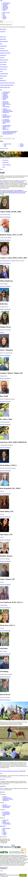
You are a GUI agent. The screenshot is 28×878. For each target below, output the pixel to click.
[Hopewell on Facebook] (1, 868)
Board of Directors (7, 104)
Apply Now (2, 779)
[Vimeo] (2, 33)
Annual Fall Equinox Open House (10, 131)
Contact (4, 18)
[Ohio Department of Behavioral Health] (5, 848)
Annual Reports (6, 106)
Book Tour (2, 792)
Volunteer (5, 17)
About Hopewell (6, 2)
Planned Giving (6, 126)
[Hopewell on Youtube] (3, 868)
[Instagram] (1, 33)
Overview (5, 108)
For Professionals (6, 120)
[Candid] (23, 853)
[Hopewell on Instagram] (6, 868)
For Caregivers (6, 119)
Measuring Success (7, 115)
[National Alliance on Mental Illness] (17, 848)
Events (4, 10)
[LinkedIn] (4, 33)
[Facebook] (0, 33)
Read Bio (2, 217)
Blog (4, 13)
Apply (4, 123)
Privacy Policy (3, 873)
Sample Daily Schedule (8, 111)
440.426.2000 (3, 29)
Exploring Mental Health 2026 (9, 132)
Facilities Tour (6, 112)
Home (1, 169)
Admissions (5, 6)
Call (1, 150)
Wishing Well (5, 129)
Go (13, 138)
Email (3, 150)
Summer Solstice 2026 (7, 133)
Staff (4, 105)
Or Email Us (2, 31)
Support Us (5, 9)
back (1, 89)
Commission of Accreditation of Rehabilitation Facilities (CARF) (11, 191)
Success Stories (6, 117)
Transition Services (7, 110)
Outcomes (5, 5)
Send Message (7, 217)
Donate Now (3, 786)
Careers (4, 16)
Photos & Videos (6, 12)
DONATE (23, 875)
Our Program (5, 4)
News (4, 14)
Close (1, 0)
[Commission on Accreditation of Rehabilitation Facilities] (13, 848)
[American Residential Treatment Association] (10, 853)
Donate (4, 127)
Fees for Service (6, 121)
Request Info (5, 7)
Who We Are (5, 101)
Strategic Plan (6, 102)
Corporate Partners (7, 125)
